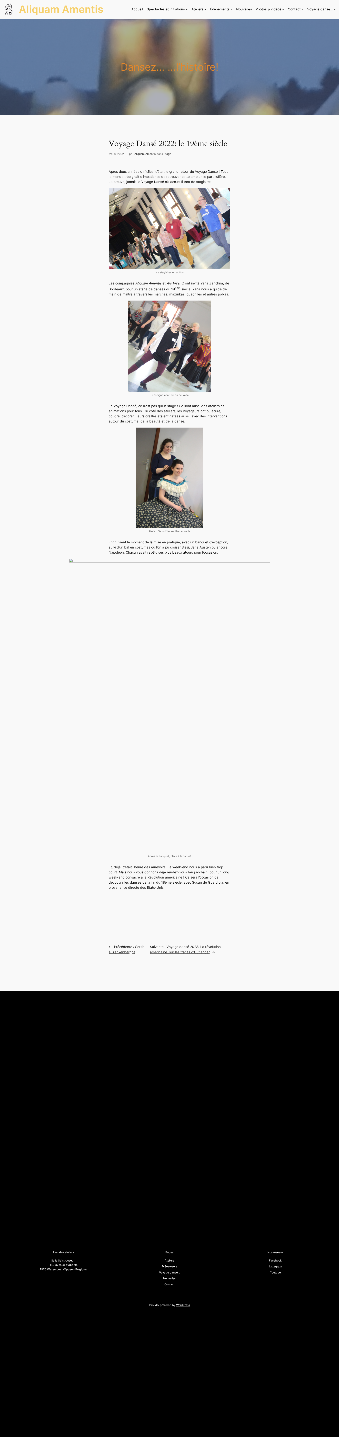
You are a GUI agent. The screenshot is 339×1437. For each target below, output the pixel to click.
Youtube (275, 1272)
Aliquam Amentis (61, 9)
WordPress (183, 1305)
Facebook (275, 1260)
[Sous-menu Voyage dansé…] (335, 9)
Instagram (275, 1266)
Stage (167, 153)
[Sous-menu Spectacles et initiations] (187, 9)
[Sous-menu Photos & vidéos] (283, 9)
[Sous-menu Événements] (231, 9)
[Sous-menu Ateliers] (205, 9)
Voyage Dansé (206, 172)
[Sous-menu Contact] (302, 9)
